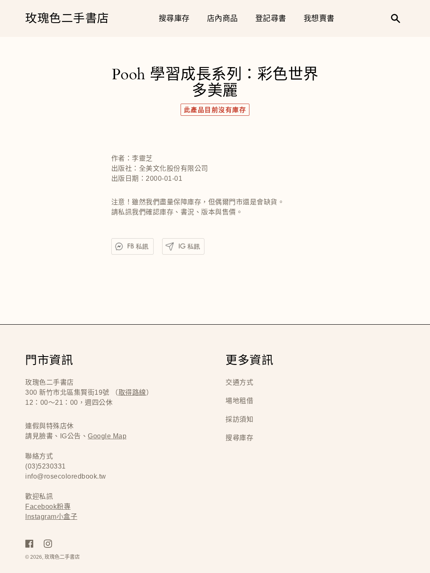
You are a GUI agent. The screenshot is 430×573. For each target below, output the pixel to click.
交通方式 (239, 382)
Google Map (107, 436)
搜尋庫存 (239, 437)
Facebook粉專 (48, 506)
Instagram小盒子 (51, 516)
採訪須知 (239, 419)
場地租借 (239, 400)
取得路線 (132, 392)
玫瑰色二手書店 (67, 18)
